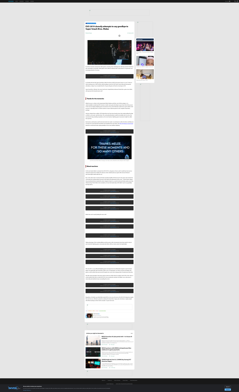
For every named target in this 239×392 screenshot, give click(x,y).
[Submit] (110, 36)
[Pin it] (115, 36)
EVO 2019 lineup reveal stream (126, 123)
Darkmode (227, 1)
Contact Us (110, 380)
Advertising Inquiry (133, 380)
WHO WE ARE (10, 1)
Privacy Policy (125, 380)
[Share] (105, 36)
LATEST (16, 1)
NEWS (86, 310)
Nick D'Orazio (95, 313)
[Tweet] (100, 36)
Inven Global (4, 1)
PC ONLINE (97, 310)
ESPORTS (94, 310)
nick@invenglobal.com (97, 315)
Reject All (228, 386)
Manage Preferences (27, 390)
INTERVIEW (22, 1)
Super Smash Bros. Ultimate (102, 310)
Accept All (228, 389)
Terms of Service (117, 380)
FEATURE (32, 1)
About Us (103, 380)
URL (119, 35)
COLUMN (27, 1)
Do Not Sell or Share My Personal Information (124, 383)
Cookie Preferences (113, 76)
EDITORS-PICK (90, 310)
